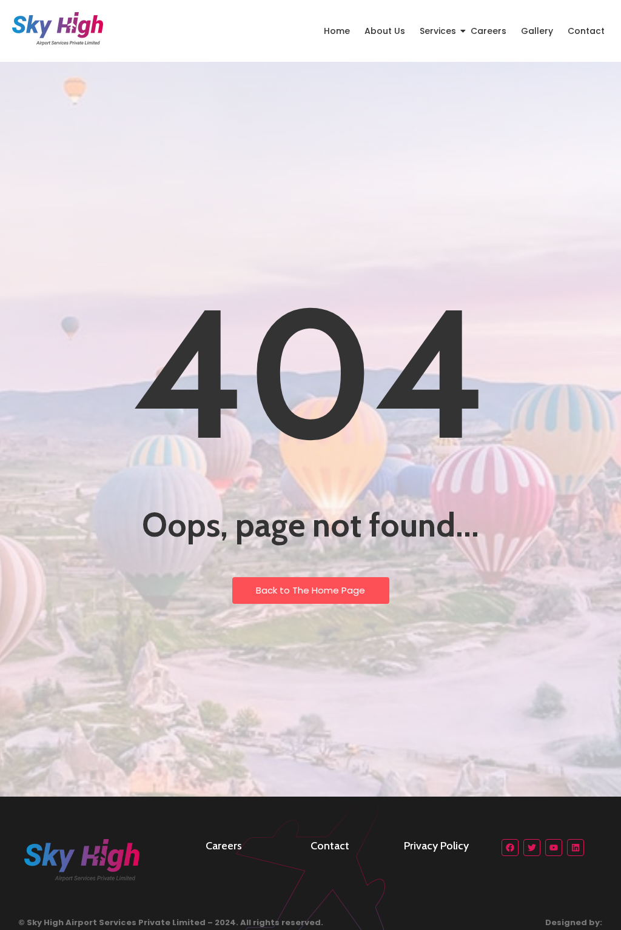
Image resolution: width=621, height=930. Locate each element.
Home (337, 31)
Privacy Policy (436, 845)
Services (438, 31)
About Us (384, 31)
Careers (488, 31)
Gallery (537, 31)
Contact (586, 31)
